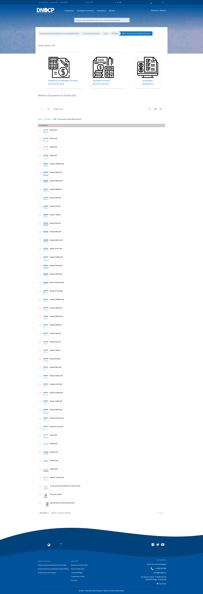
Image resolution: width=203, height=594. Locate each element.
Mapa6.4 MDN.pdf (56, 325)
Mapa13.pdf (54, 460)
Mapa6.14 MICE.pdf (56, 410)
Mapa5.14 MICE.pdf (56, 274)
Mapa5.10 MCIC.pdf (56, 240)
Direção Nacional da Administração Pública (53, 569)
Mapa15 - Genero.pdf (57, 477)
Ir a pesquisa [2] (53, 2)
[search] (149, 108)
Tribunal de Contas (78, 576)
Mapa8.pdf (53, 443)
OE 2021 (48, 119)
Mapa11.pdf (54, 452)
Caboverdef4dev (77, 573)
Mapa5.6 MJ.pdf (55, 206)
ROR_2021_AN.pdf (56, 494)
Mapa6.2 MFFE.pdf (56, 308)
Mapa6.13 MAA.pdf (56, 401)
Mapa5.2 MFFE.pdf (56, 172)
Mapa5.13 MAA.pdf (56, 265)
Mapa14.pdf (54, 469)
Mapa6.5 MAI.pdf (55, 333)
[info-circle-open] (155, 109)
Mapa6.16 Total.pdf (56, 426)
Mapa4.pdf (53, 155)
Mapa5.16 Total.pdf (56, 291)
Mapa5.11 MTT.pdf (56, 248)
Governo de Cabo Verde (79, 565)
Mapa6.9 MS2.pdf (55, 367)
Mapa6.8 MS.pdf (55, 359)
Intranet (74, 580)
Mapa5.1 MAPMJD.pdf (57, 164)
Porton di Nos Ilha (77, 569)
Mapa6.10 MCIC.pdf (56, 376)
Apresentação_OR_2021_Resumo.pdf (62, 503)
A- (115, 2)
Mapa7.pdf (53, 435)
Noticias (112, 11)
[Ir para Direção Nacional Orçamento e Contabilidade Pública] (45, 10)
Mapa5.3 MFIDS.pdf (56, 181)
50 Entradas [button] (43, 513)
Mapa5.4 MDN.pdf (56, 189)
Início (40, 119)
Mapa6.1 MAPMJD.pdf (57, 299)
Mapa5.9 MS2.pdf (55, 232)
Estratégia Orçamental (85, 11)
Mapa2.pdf (53, 138)
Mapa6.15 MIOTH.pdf (57, 418)
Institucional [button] (69, 11)
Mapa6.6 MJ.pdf (55, 342)
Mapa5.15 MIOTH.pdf (57, 282)
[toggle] (45, 108)
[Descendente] (48, 109)
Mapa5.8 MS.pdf (55, 223)
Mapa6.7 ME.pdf (55, 350)
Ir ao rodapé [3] (63, 2)
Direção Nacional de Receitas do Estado (52, 565)
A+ (120, 2)
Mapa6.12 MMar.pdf (56, 393)
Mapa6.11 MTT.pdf (56, 384)
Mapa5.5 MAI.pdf (55, 198)
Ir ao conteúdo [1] (43, 2)
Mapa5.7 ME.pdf (55, 215)
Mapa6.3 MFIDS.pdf (56, 316)
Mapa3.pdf (53, 147)
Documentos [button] (101, 11)
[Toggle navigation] (57, 10)
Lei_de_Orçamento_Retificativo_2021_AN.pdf (65, 486)
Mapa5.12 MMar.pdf (56, 257)
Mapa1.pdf (53, 130)
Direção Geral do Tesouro (47, 573)
